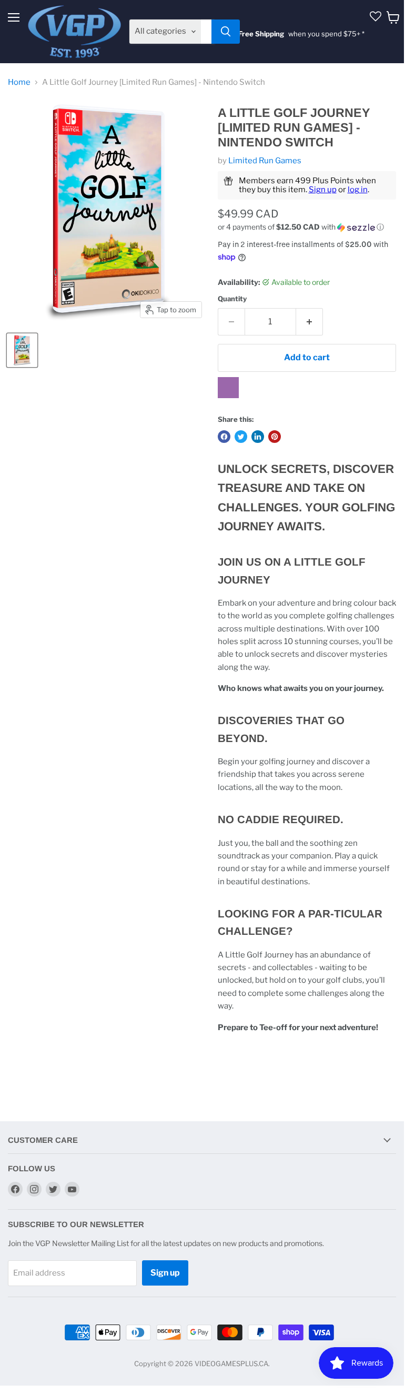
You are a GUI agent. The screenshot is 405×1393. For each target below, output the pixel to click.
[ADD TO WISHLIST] (228, 387)
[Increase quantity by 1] (309, 321)
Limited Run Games (264, 160)
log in (358, 189)
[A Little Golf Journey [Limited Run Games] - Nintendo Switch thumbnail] (22, 350)
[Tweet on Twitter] (241, 436)
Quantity (232, 299)
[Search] (225, 31)
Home (19, 82)
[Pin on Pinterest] (274, 436)
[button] (307, 227)
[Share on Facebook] (224, 436)
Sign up (323, 189)
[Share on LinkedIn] (257, 436)
